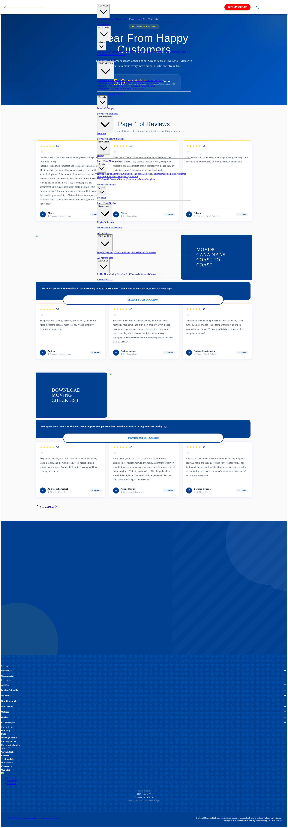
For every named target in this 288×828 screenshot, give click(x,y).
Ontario (101, 164)
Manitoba (102, 97)
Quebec (101, 187)
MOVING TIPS (104, 236)
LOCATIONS (104, 27)
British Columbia (105, 63)
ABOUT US (103, 261)
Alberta (101, 42)
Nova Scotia (103, 142)
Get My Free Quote (47, 602)
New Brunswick (105, 117)
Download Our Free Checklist (143, 438)
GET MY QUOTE (237, 7)
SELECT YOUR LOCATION (143, 299)
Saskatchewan (104, 206)
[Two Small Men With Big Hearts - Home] (23, 7)
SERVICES (103, 6)
